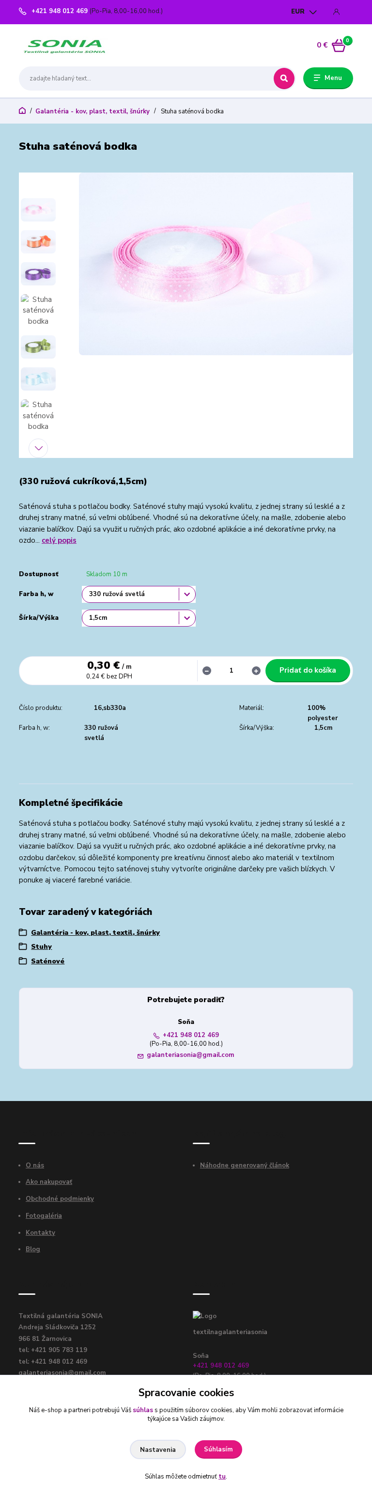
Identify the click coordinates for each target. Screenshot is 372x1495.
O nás (35, 1165)
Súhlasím (218, 1449)
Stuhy (41, 946)
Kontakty (40, 1232)
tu (222, 1476)
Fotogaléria (44, 1216)
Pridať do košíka (307, 670)
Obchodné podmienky (60, 1199)
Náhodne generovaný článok (244, 1165)
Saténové (47, 961)
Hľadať (284, 78)
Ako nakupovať (49, 1182)
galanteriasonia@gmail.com (190, 1055)
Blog (33, 1249)
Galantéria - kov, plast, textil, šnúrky (92, 111)
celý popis (59, 540)
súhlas (143, 1410)
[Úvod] (64, 45)
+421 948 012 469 (59, 11)
